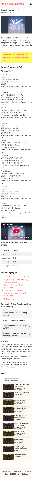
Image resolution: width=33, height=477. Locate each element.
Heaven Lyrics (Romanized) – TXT (16, 54)
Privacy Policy (6, 472)
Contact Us (5, 367)
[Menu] (31, 3)
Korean (15, 266)
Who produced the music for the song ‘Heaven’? (14, 334)
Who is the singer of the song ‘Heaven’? (15, 314)
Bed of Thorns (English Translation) (16, 277)
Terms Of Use (17, 472)
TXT (14, 254)
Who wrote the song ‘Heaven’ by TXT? (15, 327)
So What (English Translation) (14, 290)
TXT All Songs (9, 299)
